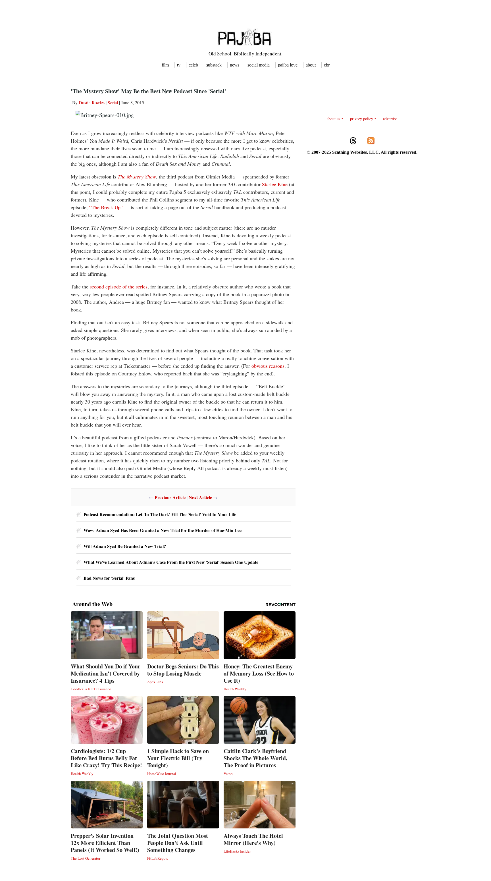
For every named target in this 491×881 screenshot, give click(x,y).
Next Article (200, 497)
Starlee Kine (275, 184)
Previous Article (170, 497)
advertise (390, 118)
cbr (327, 65)
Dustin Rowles (92, 102)
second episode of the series (118, 286)
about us (333, 118)
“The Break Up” (106, 207)
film (165, 65)
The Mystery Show (137, 176)
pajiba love (287, 65)
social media (258, 65)
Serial (113, 102)
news (234, 65)
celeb (193, 65)
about (311, 65)
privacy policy (361, 118)
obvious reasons (267, 365)
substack (214, 65)
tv (178, 65)
